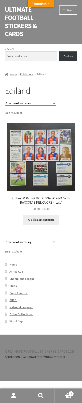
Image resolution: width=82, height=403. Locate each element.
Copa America (18, 293)
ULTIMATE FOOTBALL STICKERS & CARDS (21, 21)
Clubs (13, 286)
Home (13, 74)
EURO (13, 300)
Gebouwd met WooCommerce (44, 357)
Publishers (26, 74)
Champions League (21, 279)
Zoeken (10, 49)
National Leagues (21, 307)
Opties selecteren (41, 219)
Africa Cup (16, 271)
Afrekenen (12, 357)
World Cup (16, 321)
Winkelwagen (63, 392)
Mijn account (13, 396)
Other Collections (21, 314)
